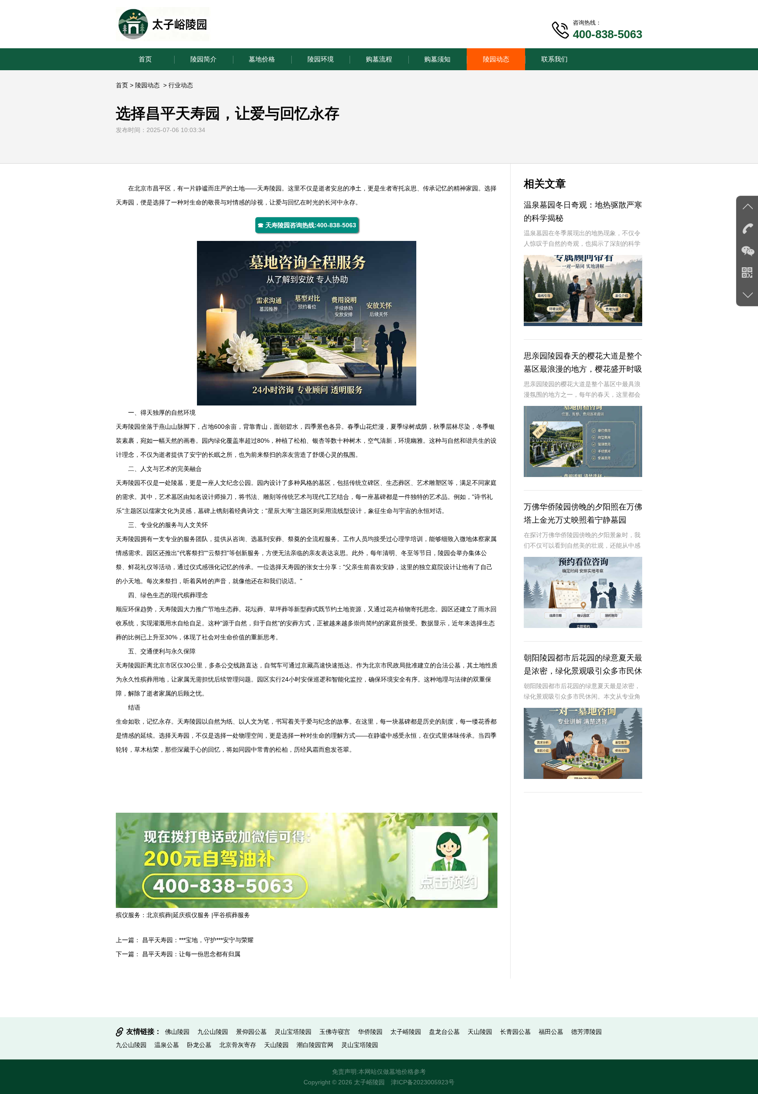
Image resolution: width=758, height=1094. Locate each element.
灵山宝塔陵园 (293, 1031)
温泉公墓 (166, 1044)
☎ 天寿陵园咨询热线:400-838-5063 (306, 225)
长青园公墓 (515, 1031)
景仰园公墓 (251, 1031)
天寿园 (125, 202)
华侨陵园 (370, 1031)
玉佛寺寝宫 (334, 1031)
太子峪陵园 (405, 1031)
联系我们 (554, 59)
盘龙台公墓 (444, 1031)
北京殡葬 (159, 914)
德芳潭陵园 (586, 1031)
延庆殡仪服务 (192, 914)
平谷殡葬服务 (231, 914)
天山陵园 (480, 1031)
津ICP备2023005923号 (422, 1082)
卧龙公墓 (199, 1044)
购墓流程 (379, 59)
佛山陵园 (177, 1031)
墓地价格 (262, 59)
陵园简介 (203, 59)
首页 (145, 59)
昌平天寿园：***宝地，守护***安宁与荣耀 (198, 939)
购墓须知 (437, 59)
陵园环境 (320, 59)
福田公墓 (551, 1031)
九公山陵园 (212, 1031)
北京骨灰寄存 (237, 1044)
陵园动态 (496, 59)
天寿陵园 (269, 188)
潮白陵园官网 (315, 1044)
